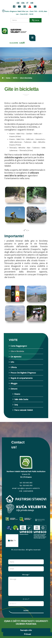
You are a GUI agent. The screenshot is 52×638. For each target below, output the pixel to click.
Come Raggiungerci (19, 346)
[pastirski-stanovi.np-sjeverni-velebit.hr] (26, 499)
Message (26, 574)
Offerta (14, 367)
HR (31, 3)
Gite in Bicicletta (17, 351)
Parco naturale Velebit (23, 410)
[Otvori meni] (32, 38)
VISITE (15, 78)
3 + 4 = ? (26, 599)
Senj (16, 404)
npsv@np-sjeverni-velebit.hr (28, 488)
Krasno (17, 394)
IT (27, 3)
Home (8, 78)
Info (12, 362)
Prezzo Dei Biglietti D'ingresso (23, 372)
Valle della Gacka (21, 399)
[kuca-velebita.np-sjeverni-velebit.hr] (26, 509)
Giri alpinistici (16, 356)
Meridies (21, 550)
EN (22, 3)
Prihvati (27, 634)
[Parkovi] (12, 520)
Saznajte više (26, 630)
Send (26, 610)
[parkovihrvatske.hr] (26, 520)
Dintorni (14, 389)
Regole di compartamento (22, 378)
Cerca (36, 20)
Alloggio (14, 383)
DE (18, 3)
